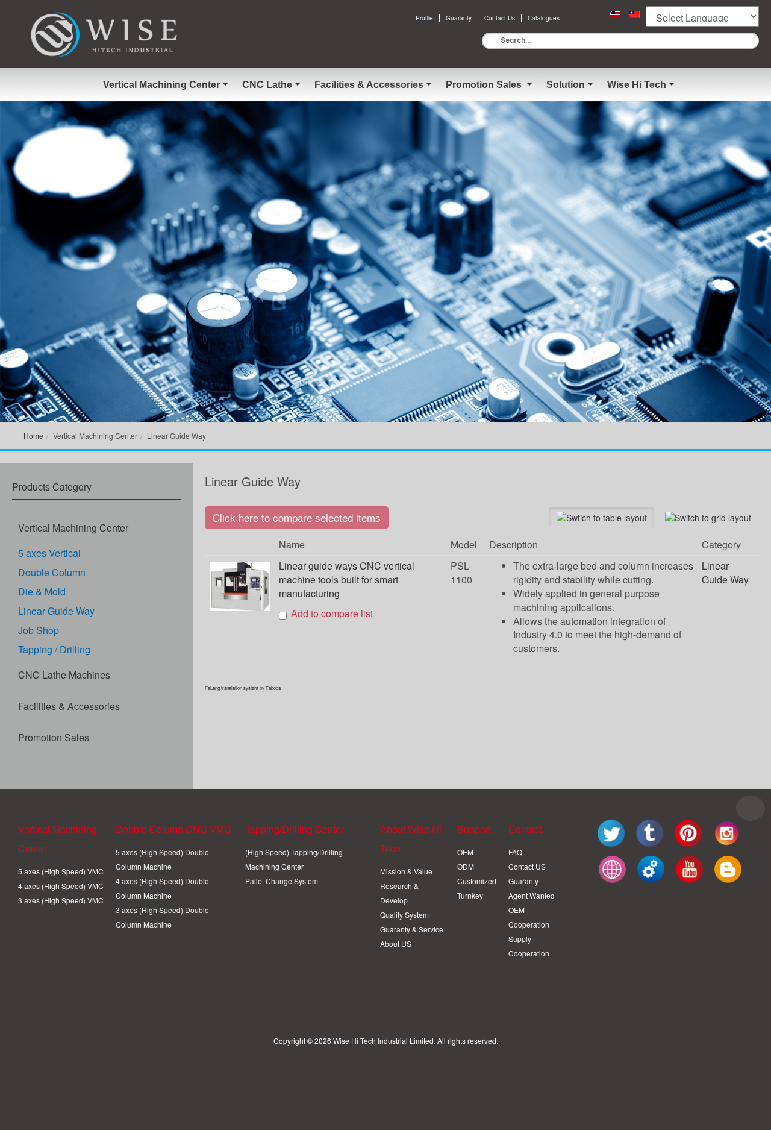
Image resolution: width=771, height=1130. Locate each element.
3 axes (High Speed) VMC (61, 900)
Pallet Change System (281, 881)
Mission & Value (406, 871)
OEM (465, 852)
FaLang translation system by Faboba (243, 688)
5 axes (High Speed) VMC (61, 871)
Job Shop (38, 630)
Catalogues (544, 18)
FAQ (515, 852)
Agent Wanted (531, 895)
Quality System (404, 914)
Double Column (52, 572)
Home (33, 435)
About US (395, 943)
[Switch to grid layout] (708, 517)
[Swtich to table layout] (602, 517)
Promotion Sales (53, 737)
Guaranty (459, 18)
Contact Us (499, 18)
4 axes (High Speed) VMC (61, 885)
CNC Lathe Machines (64, 675)
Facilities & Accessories (69, 706)
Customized (476, 881)
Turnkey (470, 895)
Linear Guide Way (56, 611)
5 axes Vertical (49, 553)
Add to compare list (332, 613)
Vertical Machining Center (73, 528)
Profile (424, 18)
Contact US (527, 866)
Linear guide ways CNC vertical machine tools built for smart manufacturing (346, 579)
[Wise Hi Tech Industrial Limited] (105, 34)
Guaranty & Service (411, 929)
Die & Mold (42, 591)
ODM (465, 866)
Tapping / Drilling (54, 649)
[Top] (750, 808)
